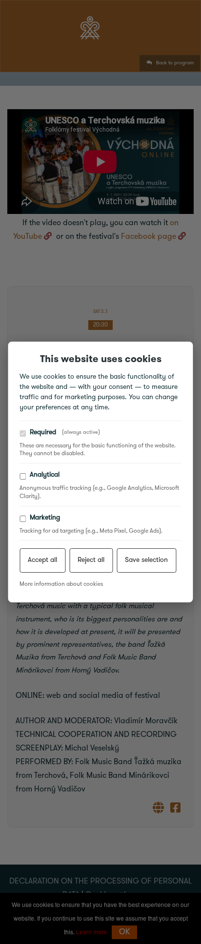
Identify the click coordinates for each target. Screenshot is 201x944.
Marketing (45, 517)
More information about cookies (61, 584)
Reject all (91, 560)
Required (65, 432)
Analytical (45, 475)
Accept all (42, 560)
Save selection (146, 560)
